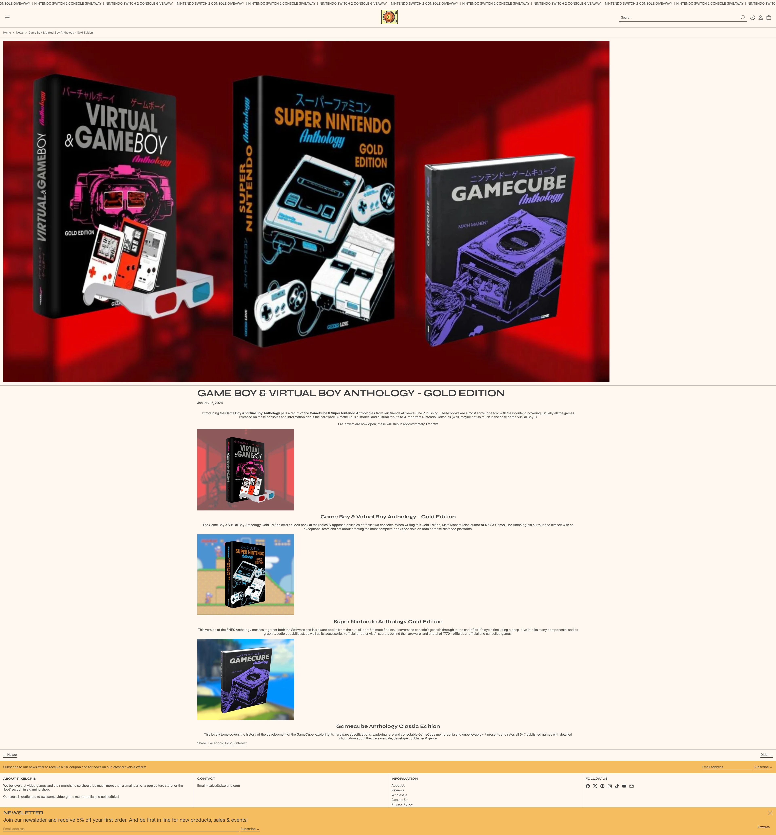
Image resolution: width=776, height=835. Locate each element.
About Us (398, 785)
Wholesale (399, 795)
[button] (769, 17)
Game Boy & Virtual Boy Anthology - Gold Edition (60, 32)
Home (7, 32)
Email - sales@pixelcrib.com (218, 785)
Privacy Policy (402, 804)
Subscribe (761, 767)
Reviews (397, 790)
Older (764, 755)
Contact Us (399, 800)
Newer (12, 755)
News (19, 32)
